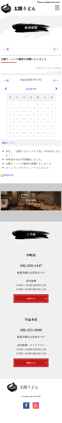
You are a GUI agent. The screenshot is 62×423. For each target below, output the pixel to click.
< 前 (6, 49)
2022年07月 (31, 89)
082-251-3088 (31, 329)
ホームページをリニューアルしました (27, 167)
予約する (31, 298)
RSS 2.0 (8, 175)
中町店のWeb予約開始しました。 (24, 159)
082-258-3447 (31, 265)
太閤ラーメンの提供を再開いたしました (28, 163)
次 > (56, 49)
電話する (31, 362)
